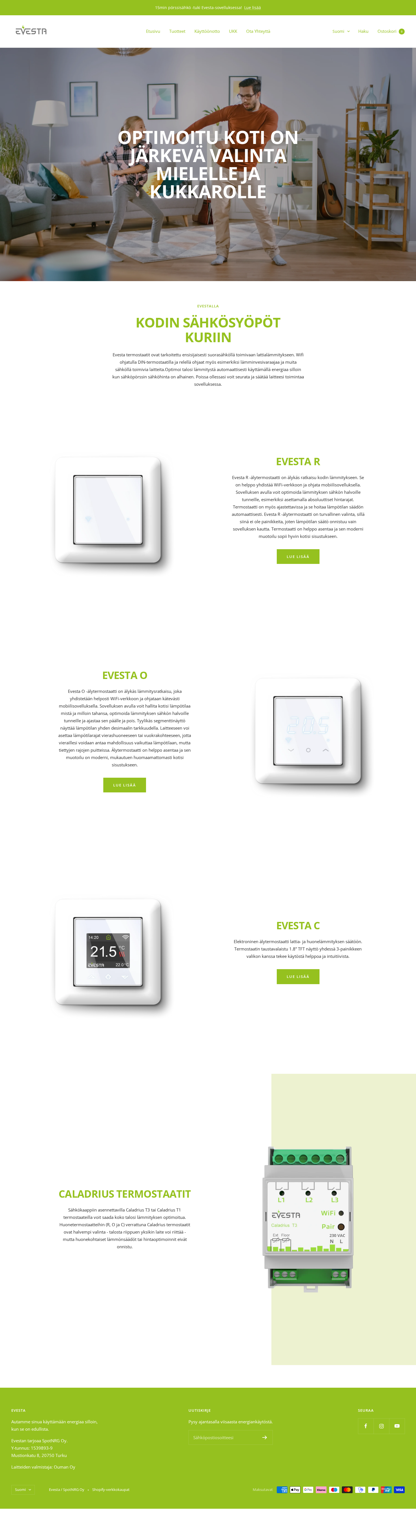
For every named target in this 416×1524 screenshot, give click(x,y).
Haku (363, 31)
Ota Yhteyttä (258, 31)
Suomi (338, 31)
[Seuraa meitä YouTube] (397, 1426)
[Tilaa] (264, 1437)
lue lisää (298, 556)
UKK (233, 31)
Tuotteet (177, 31)
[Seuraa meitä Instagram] (381, 1426)
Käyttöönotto (207, 31)
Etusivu (153, 31)
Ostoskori (390, 31)
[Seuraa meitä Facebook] (366, 1426)
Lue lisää (252, 7)
